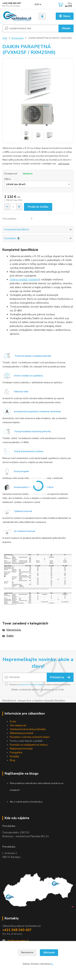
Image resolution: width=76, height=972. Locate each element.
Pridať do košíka (38, 207)
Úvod (4, 38)
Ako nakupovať (18, 725)
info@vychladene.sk (18, 940)
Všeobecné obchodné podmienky (28, 729)
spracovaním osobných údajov (31, 684)
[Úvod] (17, 16)
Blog (12, 760)
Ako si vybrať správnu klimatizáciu (26, 801)
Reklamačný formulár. (21, 748)
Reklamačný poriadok (21, 733)
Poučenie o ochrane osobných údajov (30, 737)
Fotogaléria (16, 752)
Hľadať (66, 28)
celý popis (63, 163)
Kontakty (14, 756)
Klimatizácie (17, 38)
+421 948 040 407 (11, 3)
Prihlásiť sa (57, 677)
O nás (13, 721)
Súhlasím (49, 952)
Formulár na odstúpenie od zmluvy (29, 744)
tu (52, 963)
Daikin (10, 636)
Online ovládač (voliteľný (24, 279)
